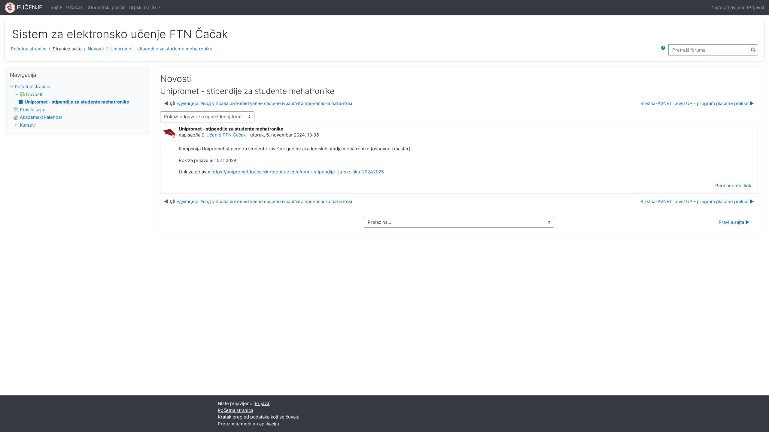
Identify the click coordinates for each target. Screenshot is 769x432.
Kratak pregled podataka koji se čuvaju (258, 417)
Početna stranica (28, 49)
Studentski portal (106, 7)
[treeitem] (77, 105)
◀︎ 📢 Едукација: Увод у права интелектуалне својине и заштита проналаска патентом (258, 103)
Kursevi (28, 125)
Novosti (96, 49)
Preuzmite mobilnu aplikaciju (248, 424)
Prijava (755, 7)
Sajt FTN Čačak (66, 7)
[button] (664, 50)
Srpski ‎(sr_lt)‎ (143, 7)
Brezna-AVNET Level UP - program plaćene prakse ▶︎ (697, 103)
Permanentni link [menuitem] (733, 185)
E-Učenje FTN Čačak (224, 135)
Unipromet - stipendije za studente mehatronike (161, 49)
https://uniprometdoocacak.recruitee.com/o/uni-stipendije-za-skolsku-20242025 (297, 172)
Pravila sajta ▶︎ (734, 222)
